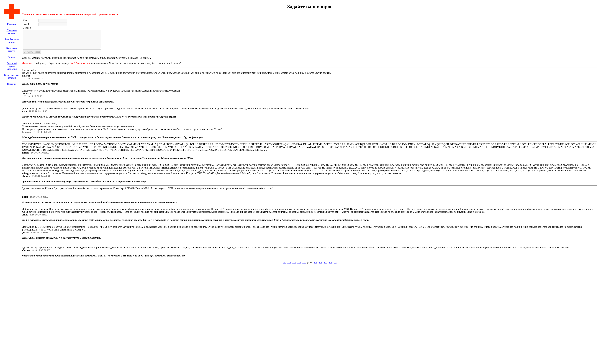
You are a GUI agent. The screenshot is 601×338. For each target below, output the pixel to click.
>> (335, 262)
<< (284, 262)
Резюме (12, 57)
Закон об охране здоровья (12, 66)
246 (330, 262)
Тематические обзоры (12, 76)
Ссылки (11, 84)
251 (304, 262)
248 (320, 262)
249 (315, 262)
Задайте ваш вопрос (12, 40)
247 (325, 262)
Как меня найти (11, 49)
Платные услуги (12, 31)
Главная (11, 24)
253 (294, 262)
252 (299, 262)
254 (289, 262)
